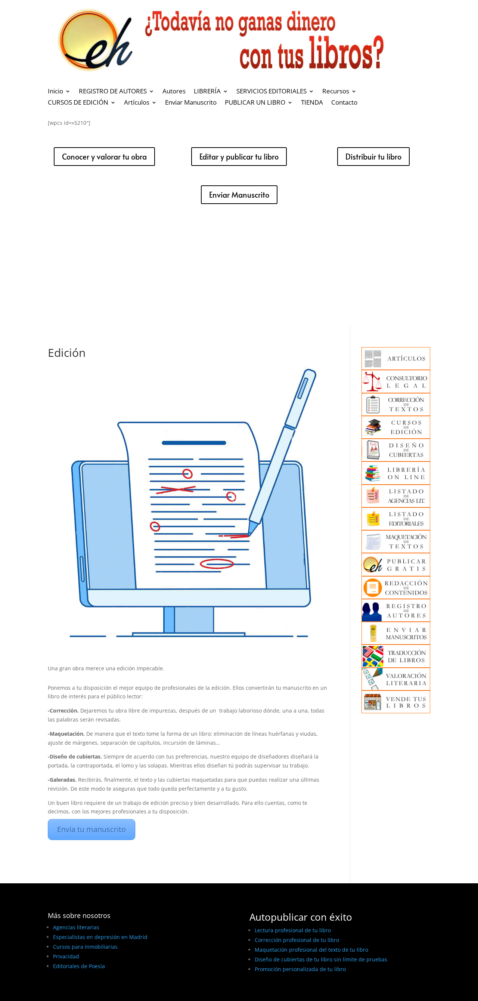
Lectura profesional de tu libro (293, 930)
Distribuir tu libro (373, 156)
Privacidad (66, 956)
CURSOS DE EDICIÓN (78, 103)
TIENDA (312, 103)
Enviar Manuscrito (191, 103)
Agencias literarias (76, 927)
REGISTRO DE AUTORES (113, 92)
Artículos (136, 103)
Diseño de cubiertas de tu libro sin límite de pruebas (321, 959)
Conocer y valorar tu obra (104, 156)
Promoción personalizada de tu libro (300, 969)
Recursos (335, 92)
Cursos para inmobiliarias (85, 946)
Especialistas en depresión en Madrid (100, 936)
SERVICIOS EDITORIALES (271, 92)
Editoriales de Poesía (79, 966)
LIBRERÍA (207, 92)
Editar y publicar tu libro (239, 156)
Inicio (55, 92)
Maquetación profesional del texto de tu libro (311, 949)
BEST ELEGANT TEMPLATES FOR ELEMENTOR (103, 992)
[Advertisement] (239, 269)
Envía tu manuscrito (91, 829)
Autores (174, 92)
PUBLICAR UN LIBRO (255, 103)
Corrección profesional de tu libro (297, 939)
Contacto (344, 103)
